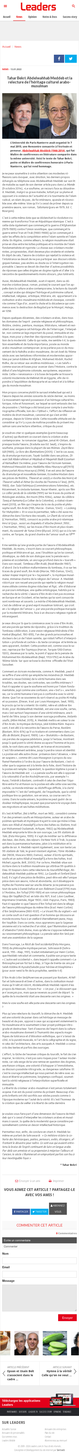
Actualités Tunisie (9, 1429)
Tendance (67, 1411)
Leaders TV (33, 1411)
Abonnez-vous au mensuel (56, 1440)
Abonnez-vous (58, 1208)
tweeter (71, 59)
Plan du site (49, 1433)
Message (8, 1281)
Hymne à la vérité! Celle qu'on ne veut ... (57, 1371)
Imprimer (58, 1181)
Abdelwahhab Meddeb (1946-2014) (43, 150)
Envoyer (67, 1318)
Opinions (57, 1411)
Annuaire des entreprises (55, 1429)
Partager (59, 59)
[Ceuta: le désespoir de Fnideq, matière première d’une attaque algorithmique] (23, 1343)
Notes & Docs (50, 17)
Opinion (32, 17)
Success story (45, 1411)
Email (6, 1267)
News (18, 46)
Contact (48, 1436)
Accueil (6, 46)
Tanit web (61, 1450)
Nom (5, 1253)
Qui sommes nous (9, 1436)
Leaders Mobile (8, 1440)
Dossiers (23, 1411)
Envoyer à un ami (29, 1181)
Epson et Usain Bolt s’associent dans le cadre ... (20, 1373)
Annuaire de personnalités (13, 1433)
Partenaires (12, 1411)
